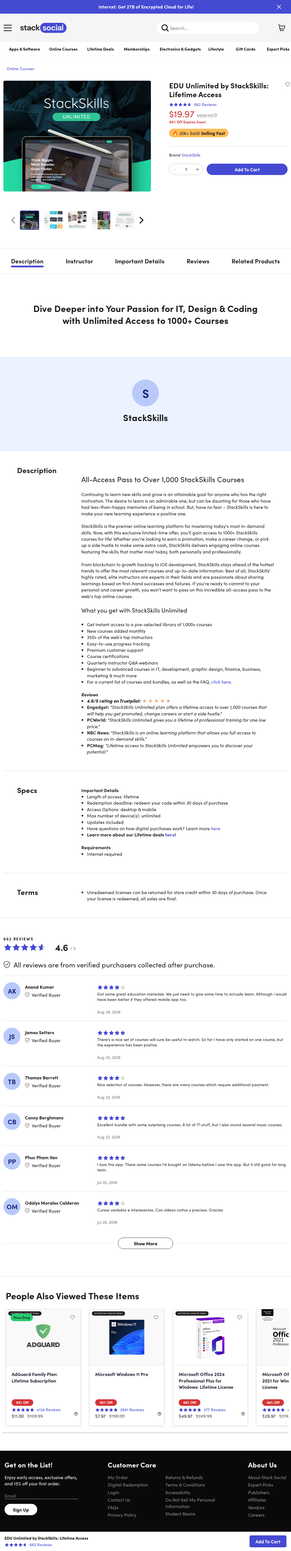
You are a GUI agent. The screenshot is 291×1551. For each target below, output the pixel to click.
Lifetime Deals (100, 49)
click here (221, 681)
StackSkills (191, 155)
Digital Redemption (128, 1484)
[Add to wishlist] (287, 84)
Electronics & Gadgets (180, 49)
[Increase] (197, 169)
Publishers (258, 1492)
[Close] (279, 7)
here (215, 828)
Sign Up (21, 1509)
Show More (145, 1243)
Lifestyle (216, 49)
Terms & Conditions (185, 1484)
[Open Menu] (9, 28)
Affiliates (257, 1499)
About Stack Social (267, 1477)
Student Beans (180, 1513)
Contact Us (119, 1499)
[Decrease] (175, 169)
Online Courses (63, 49)
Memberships (137, 49)
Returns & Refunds (184, 1477)
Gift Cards (245, 49)
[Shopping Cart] (282, 28)
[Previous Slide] (13, 220)
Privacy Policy (122, 1515)
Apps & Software (24, 49)
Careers (256, 1515)
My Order (118, 1477)
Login (113, 1492)
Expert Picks (260, 1484)
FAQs (113, 1507)
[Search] (165, 28)
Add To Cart (247, 169)
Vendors (256, 1507)
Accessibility (177, 1492)
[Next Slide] (141, 220)
